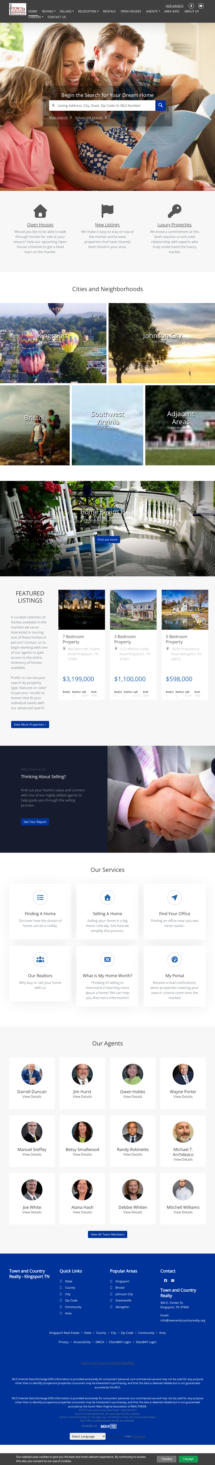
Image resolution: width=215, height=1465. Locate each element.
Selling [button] (66, 11)
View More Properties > (30, 724)
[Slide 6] (123, 178)
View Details (32, 1096)
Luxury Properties (174, 224)
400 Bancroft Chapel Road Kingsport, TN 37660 (84, 654)
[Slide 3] (104, 178)
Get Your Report (35, 822)
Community (73, 1307)
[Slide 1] (91, 178)
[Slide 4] (110, 178)
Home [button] (33, 11)
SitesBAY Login (146, 1342)
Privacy (64, 1342)
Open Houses (40, 224)
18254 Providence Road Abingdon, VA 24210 (186, 654)
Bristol (120, 1287)
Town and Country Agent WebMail (107, 1363)
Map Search (59, 117)
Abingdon (122, 1307)
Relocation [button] (87, 11)
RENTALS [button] (110, 11)
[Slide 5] (117, 178)
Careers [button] (35, 17)
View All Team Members (108, 1234)
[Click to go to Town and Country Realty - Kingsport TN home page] (17, 9)
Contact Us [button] (57, 17)
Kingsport (122, 1281)
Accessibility (82, 1342)
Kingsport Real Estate (64, 1333)
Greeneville (123, 1300)
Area (68, 1313)
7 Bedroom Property (73, 639)
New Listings (107, 224)
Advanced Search (89, 117)
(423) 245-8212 (175, 6)
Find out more (107, 539)
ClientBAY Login (120, 1342)
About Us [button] (191, 11)
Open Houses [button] (131, 11)
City (67, 1294)
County (70, 1287)
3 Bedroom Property (125, 639)
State (68, 1281)
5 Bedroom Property (176, 639)
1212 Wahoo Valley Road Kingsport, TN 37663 (134, 654)
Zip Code (71, 1300)
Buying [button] (48, 11)
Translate (139, 1436)
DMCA (100, 1342)
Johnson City (124, 1294)
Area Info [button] (172, 11)
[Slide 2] (98, 178)
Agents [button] (152, 11)
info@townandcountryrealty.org (182, 1320)
